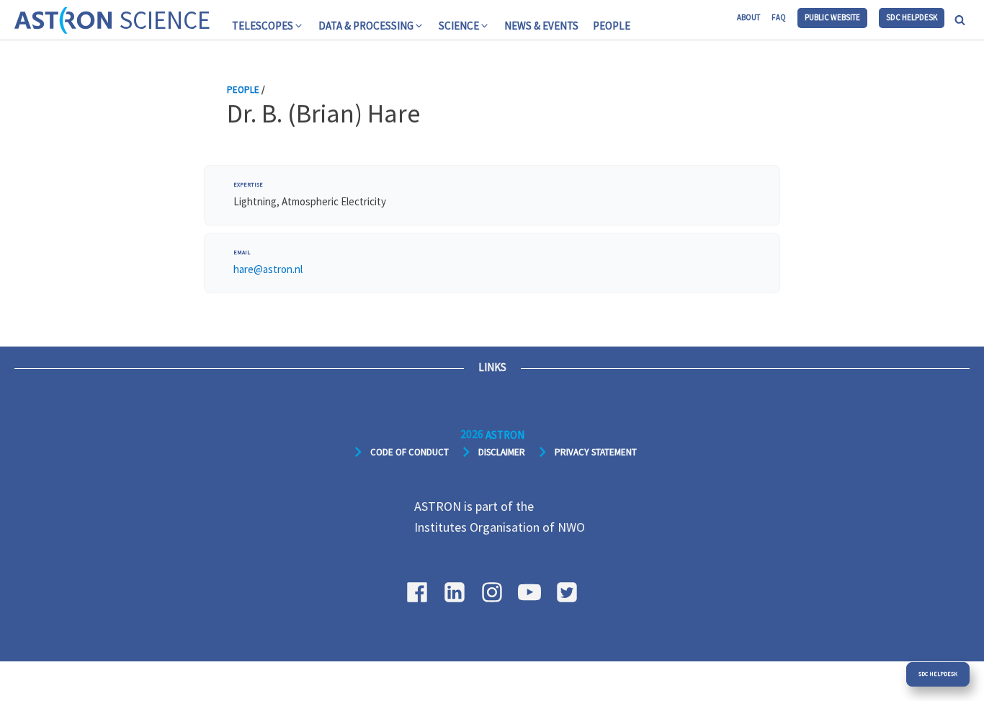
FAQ (778, 17)
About (748, 17)
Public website (832, 17)
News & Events (541, 25)
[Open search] (960, 20)
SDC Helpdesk (911, 17)
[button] (268, 26)
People (611, 25)
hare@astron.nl (268, 269)
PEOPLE (243, 90)
